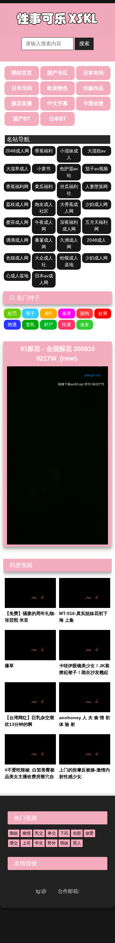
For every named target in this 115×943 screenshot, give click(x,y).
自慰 (77, 833)
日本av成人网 (44, 279)
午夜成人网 (44, 225)
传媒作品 (93, 88)
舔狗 (84, 313)
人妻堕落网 (96, 186)
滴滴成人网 (17, 240)
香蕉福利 (44, 150)
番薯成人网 (44, 243)
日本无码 (22, 88)
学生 (39, 843)
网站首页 (22, 73)
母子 (30, 313)
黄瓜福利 (44, 186)
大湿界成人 (17, 168)
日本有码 (93, 73)
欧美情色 (57, 88)
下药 (64, 833)
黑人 (77, 843)
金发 (84, 324)
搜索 (84, 43)
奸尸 (48, 324)
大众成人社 (44, 261)
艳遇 (12, 324)
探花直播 (22, 103)
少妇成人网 (96, 204)
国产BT (21, 118)
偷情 (26, 833)
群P (48, 313)
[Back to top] (95, 924)
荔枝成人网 (17, 204)
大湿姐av (97, 150)
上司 (26, 843)
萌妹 (64, 843)
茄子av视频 (96, 168)
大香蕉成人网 (69, 208)
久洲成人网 (69, 243)
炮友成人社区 (44, 208)
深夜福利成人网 (69, 225)
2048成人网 (17, 150)
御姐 (14, 833)
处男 (102, 313)
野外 (52, 843)
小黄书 (43, 168)
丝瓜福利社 (69, 190)
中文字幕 (57, 103)
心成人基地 (17, 275)
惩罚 (12, 313)
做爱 (89, 833)
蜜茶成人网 (17, 222)
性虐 (66, 324)
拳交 (52, 833)
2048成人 (96, 240)
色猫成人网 (17, 257)
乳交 (39, 833)
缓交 (14, 843)
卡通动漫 (93, 103)
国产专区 (57, 73)
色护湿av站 (69, 172)
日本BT (57, 118)
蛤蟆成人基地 (69, 261)
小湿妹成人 (69, 154)
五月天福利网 (96, 225)
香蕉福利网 (17, 186)
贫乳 (30, 324)
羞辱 (66, 313)
